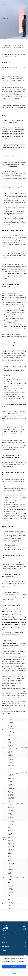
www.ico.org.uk (13, 166)
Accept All (14, 966)
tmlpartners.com (7, 173)
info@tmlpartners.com (8, 156)
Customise (14, 969)
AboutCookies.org (7, 708)
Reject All (14, 973)
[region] (14, 966)
